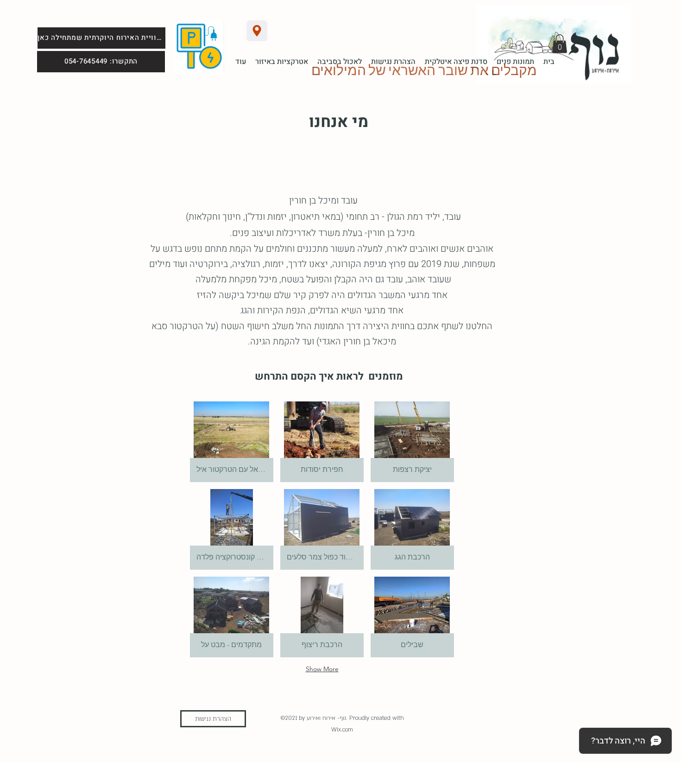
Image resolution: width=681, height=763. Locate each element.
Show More (322, 669)
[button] (560, 43)
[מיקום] (256, 30)
